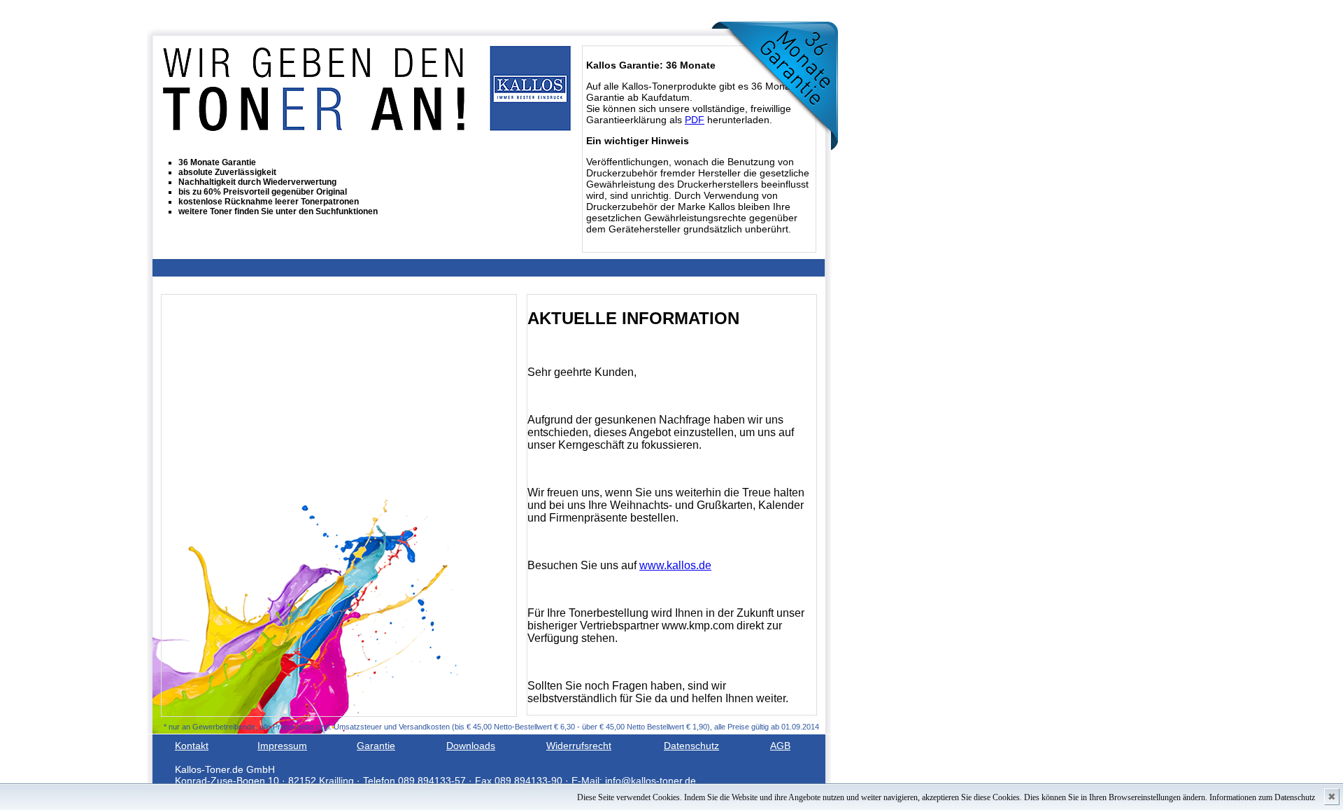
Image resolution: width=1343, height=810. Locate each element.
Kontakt (191, 745)
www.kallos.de (675, 565)
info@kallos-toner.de (650, 780)
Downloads (470, 745)
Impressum (282, 745)
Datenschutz (691, 745)
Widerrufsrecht (578, 745)
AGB (780, 745)
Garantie (376, 745)
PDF (694, 119)
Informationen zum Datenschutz (1262, 797)
